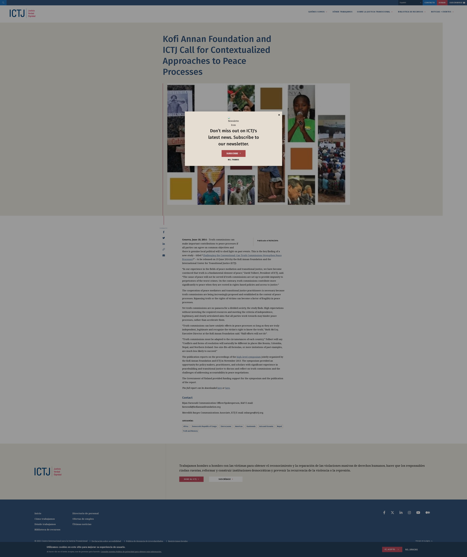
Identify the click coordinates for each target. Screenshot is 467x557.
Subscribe (232, 153)
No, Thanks (233, 160)
